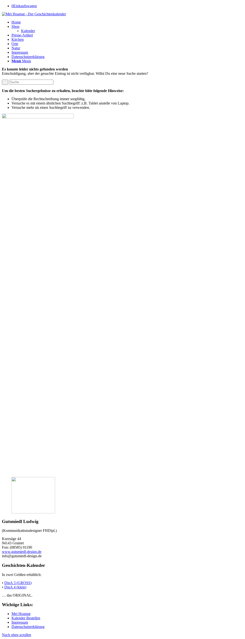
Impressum (19, 622)
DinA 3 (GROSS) (18, 583)
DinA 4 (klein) (15, 587)
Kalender (28, 31)
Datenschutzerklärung (28, 627)
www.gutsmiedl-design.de (21, 552)
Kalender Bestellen (25, 618)
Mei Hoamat (20, 614)
